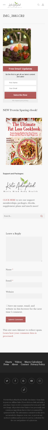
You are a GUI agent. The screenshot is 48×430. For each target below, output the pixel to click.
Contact (25, 364)
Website (10, 292)
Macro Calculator (33, 362)
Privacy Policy (37, 364)
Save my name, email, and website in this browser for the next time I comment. (24, 309)
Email (9, 281)
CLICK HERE (9, 200)
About (15, 364)
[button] (4, 4)
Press (6, 364)
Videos (18, 362)
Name (9, 269)
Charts (8, 362)
